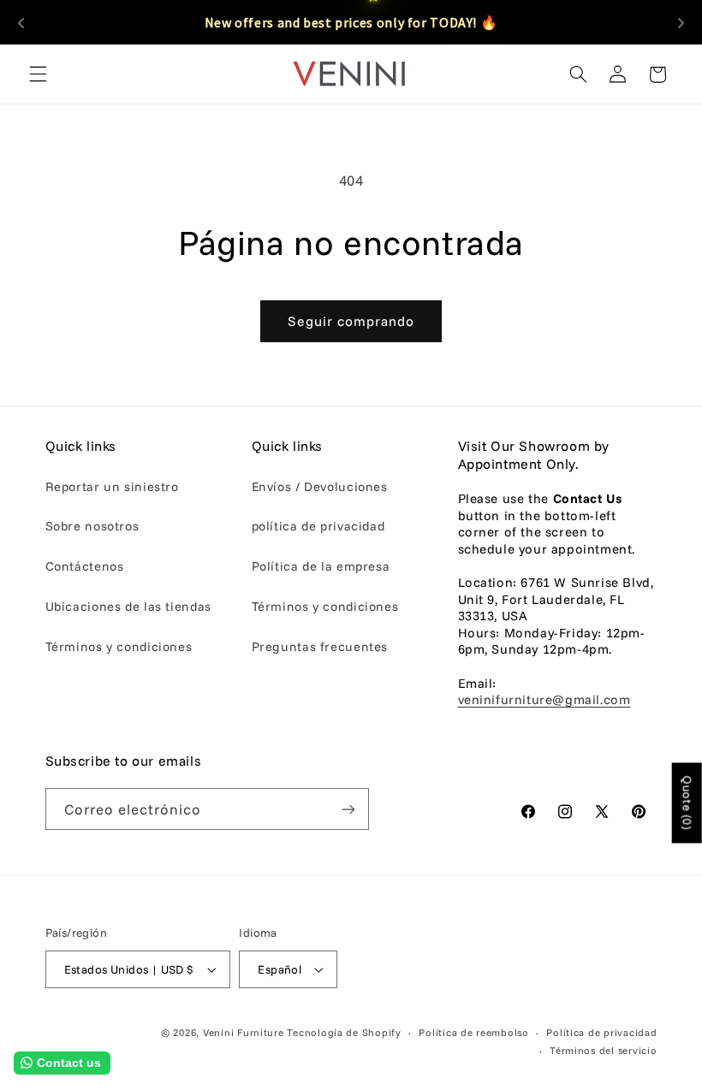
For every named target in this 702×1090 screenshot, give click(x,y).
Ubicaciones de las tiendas (128, 606)
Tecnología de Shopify (344, 1032)
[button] (37, 74)
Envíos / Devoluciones (320, 486)
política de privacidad (318, 526)
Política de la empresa (321, 566)
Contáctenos (84, 566)
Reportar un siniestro (112, 486)
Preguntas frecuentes (320, 646)
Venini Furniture (245, 1032)
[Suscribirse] (347, 809)
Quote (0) (687, 802)
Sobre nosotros (92, 526)
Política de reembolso (473, 1032)
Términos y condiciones (119, 646)
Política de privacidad (601, 1032)
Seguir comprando (351, 320)
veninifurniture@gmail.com (544, 699)
